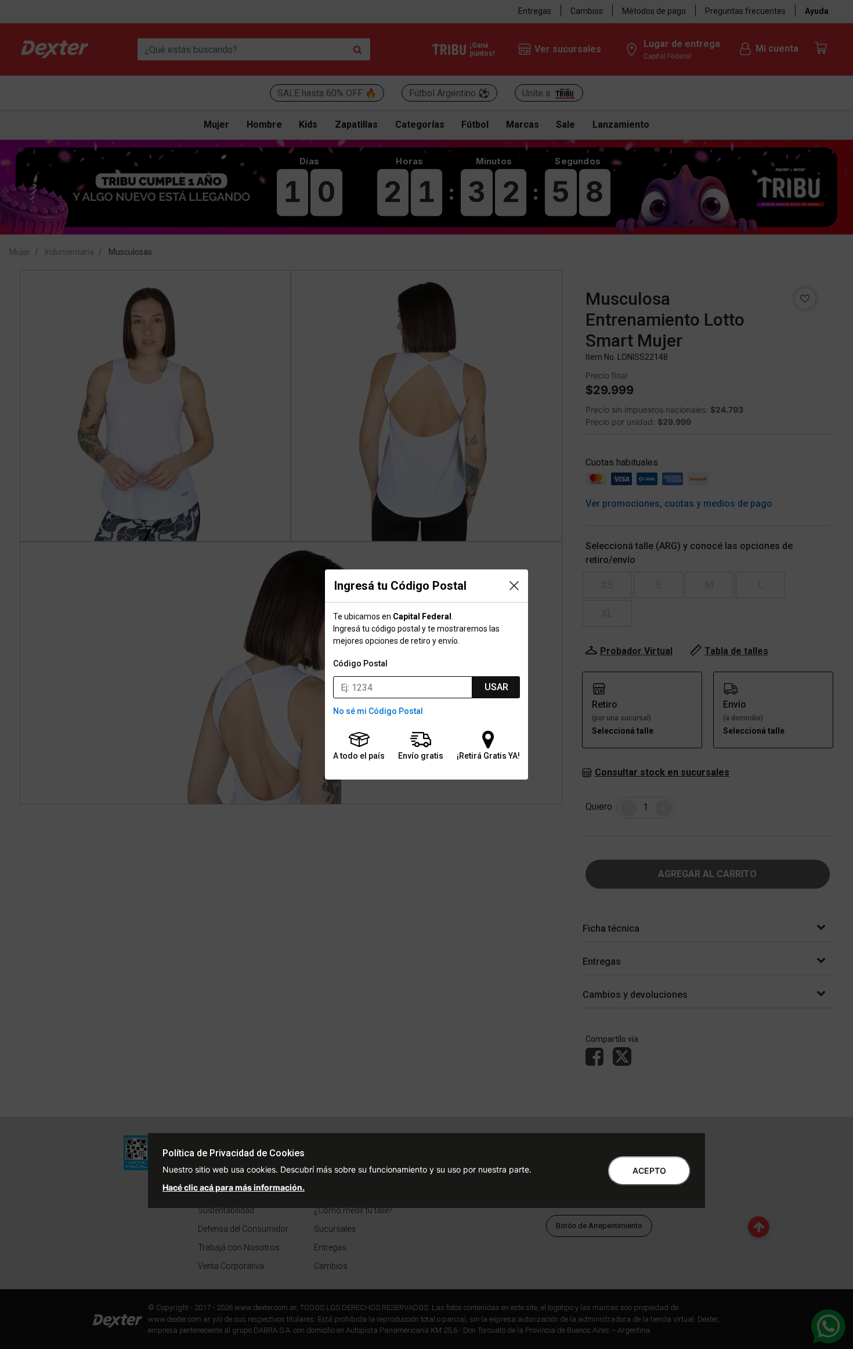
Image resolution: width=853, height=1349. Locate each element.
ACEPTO (649, 1170)
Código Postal (360, 663)
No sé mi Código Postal (378, 711)
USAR (496, 686)
